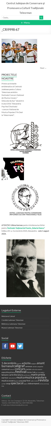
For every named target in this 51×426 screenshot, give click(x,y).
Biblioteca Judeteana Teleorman (13, 324)
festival (20, 371)
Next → (43, 68)
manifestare (27, 375)
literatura (18, 374)
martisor (5, 378)
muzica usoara (8, 380)
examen (39, 369)
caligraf (19, 366)
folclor (29, 372)
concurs (20, 369)
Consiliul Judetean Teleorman (12, 320)
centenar (28, 366)
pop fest (26, 380)
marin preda (38, 374)
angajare (34, 363)
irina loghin (41, 372)
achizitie (26, 363)
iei (36, 372)
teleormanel (33, 383)
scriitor (4, 383)
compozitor (40, 366)
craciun (28, 369)
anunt (41, 363)
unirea (41, 383)
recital (36, 381)
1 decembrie (9, 363)
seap (8, 383)
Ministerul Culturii (8, 316)
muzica (20, 377)
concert (12, 369)
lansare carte (8, 374)
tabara (26, 383)
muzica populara (35, 377)
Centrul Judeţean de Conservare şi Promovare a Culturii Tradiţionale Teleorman (25, 8)
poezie (17, 381)
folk (33, 372)
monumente (12, 378)
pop (20, 381)
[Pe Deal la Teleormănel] (25, 123)
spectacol (17, 383)
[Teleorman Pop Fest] (13, 159)
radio (32, 381)
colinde (34, 366)
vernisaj (46, 383)
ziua (3, 386)
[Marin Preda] (25, 185)
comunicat (6, 369)
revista (43, 380)
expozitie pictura (8, 372)
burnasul (7, 366)
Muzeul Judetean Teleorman (12, 328)
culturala (34, 369)
